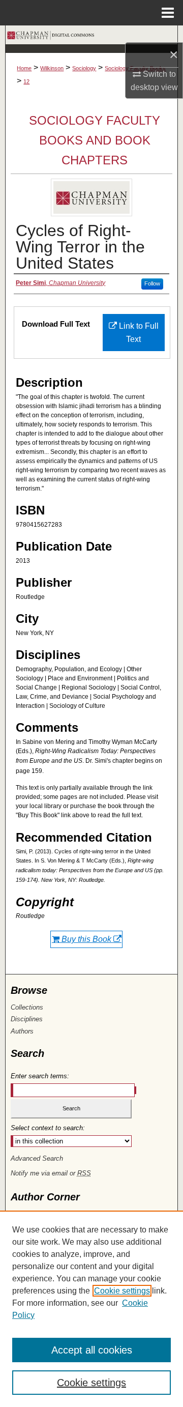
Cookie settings (122, 1290)
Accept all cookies (91, 1350)
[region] (91, 1309)
